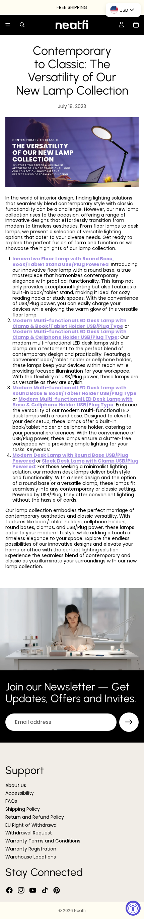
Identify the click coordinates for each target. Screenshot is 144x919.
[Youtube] (33, 890)
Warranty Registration (30, 848)
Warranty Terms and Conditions (42, 840)
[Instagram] (21, 890)
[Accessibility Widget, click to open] (133, 908)
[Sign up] (129, 722)
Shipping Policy (22, 809)
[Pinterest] (57, 890)
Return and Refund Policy (34, 817)
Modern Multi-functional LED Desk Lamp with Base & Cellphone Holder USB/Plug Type (72, 402)
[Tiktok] (45, 890)
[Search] (22, 24)
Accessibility (19, 793)
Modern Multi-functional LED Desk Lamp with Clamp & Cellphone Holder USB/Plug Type (69, 334)
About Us (15, 785)
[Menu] (7, 24)
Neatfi (80, 910)
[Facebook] (9, 890)
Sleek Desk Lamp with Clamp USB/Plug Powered (75, 463)
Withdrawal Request (28, 832)
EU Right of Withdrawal (31, 825)
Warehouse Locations (30, 857)
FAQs (11, 801)
